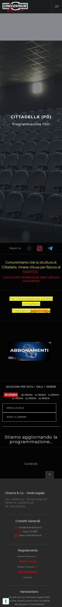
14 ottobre (44, 398)
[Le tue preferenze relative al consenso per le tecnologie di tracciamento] (6, 601)
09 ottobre (26, 394)
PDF (36, 556)
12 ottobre (17, 398)
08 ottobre (11, 394)
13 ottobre (30, 398)
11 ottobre (53, 394)
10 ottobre (40, 394)
